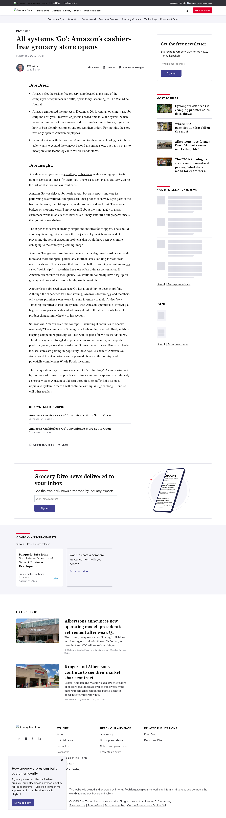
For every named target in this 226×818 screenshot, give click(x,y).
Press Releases (93, 10)
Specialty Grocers (131, 19)
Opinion (56, 10)
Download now (22, 802)
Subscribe (204, 10)
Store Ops (73, 19)
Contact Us (62, 746)
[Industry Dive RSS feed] (39, 738)
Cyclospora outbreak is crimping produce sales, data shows (193, 110)
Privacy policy (77, 805)
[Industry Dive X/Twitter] (32, 738)
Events (78, 10)
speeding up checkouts (78, 174)
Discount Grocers (108, 19)
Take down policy (115, 805)
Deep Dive (43, 10)
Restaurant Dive (70, 3)
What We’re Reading (68, 769)
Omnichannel (89, 19)
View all (161, 284)
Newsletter (62, 751)
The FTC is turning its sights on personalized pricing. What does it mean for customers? (192, 165)
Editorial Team (64, 740)
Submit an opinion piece (114, 746)
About (60, 734)
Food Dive (55, 3)
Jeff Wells (32, 65)
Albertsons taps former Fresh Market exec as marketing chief (192, 145)
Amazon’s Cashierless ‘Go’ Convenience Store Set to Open (70, 415)
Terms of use (95, 805)
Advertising (106, 734)
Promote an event (177, 344)
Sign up (171, 73)
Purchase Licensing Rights (71, 757)
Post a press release (178, 284)
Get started (78, 571)
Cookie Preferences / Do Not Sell (146, 805)
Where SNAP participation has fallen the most (192, 127)
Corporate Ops (56, 19)
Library (67, 10)
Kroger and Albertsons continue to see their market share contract (92, 672)
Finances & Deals (169, 19)
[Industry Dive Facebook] (25, 738)
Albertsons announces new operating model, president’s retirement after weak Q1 (93, 626)
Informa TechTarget (126, 789)
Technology (150, 19)
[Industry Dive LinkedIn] (18, 738)
